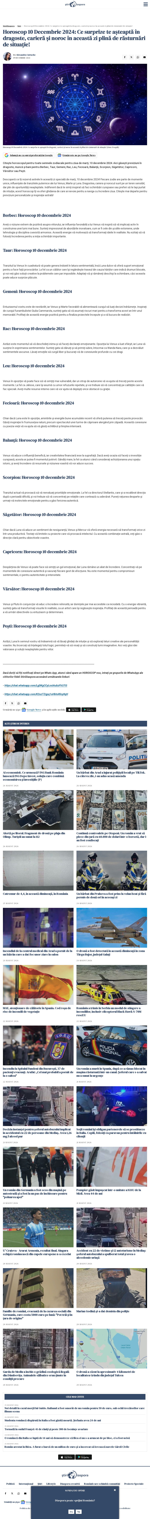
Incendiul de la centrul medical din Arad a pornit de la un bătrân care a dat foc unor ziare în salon (37, 952)
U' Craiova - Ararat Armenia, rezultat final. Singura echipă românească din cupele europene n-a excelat (37, 1252)
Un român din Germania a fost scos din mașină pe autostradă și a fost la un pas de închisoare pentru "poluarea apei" (35, 1193)
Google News (34, 709)
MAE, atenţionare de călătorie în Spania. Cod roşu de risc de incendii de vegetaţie (37, 1009)
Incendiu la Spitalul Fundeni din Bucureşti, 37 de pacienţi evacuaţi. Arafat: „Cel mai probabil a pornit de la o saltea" (38, 1072)
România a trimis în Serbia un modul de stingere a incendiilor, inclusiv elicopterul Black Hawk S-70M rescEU (108, 1011)
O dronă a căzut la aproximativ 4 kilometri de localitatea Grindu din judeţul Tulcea (105, 1373)
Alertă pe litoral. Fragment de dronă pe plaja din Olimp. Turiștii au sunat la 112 (34, 834)
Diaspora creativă (70, 1483)
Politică (10, 1483)
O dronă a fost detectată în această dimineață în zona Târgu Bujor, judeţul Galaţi (110, 952)
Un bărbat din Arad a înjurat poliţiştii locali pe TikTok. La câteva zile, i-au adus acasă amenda (110, 774)
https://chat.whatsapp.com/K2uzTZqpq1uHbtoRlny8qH (36, 694)
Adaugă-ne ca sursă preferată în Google (31, 155)
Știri (19, 26)
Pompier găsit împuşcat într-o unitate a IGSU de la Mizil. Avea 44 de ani (108, 1191)
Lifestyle (51, 1483)
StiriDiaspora (9, 26)
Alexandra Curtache (25, 54)
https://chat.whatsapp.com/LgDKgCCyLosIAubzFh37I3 (36, 685)
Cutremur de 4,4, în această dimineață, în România (35, 894)
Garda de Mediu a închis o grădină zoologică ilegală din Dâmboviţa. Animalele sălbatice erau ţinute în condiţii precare (36, 1375)
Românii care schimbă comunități (102, 1483)
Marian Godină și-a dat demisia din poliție (102, 1311)
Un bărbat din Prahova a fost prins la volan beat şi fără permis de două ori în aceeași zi (111, 895)
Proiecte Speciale (134, 1483)
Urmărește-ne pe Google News (79, 155)
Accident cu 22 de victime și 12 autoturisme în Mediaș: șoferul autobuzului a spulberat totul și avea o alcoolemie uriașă (111, 1254)
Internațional (26, 1483)
